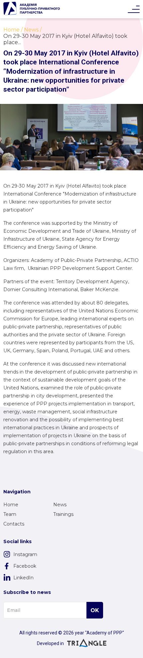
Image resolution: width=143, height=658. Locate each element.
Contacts (13, 524)
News (60, 505)
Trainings (63, 514)
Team (9, 514)
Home (10, 505)
